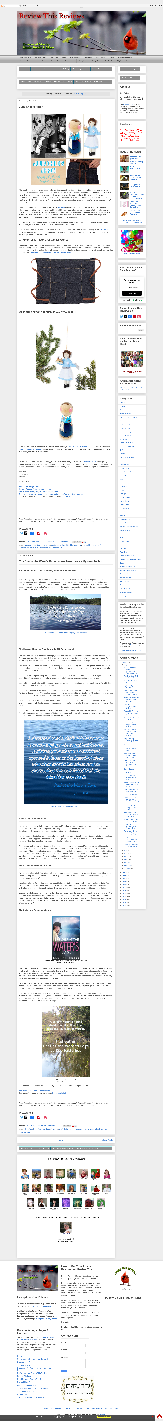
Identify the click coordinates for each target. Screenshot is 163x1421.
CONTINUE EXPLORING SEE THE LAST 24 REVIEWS (132, 222)
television (30, 548)
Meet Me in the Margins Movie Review (130, 724)
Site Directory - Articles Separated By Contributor (36, 1397)
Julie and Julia (90, 462)
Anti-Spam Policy (24, 1365)
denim (53, 545)
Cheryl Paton (96, 61)
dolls (59, 545)
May (126, 856)
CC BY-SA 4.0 (68, 497)
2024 (124, 875)
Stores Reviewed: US (127, 566)
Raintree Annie (56, 61)
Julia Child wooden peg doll (30, 449)
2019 (124, 890)
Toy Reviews (37, 81)
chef (61, 1129)
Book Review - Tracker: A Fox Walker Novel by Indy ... (130, 747)
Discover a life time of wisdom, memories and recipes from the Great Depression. (53, 494)
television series (41, 548)
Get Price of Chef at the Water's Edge (66, 806)
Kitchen (122, 515)
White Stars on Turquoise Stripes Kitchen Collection (131, 740)
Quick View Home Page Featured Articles (102, 1408)
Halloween (123, 486)
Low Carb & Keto (126, 519)
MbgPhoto (54, 57)
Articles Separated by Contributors (62, 1148)
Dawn (64, 57)
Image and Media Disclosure (28, 1385)
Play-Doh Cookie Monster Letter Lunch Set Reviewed (130, 732)
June (126, 853)
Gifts (73, 69)
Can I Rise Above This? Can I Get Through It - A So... (131, 839)
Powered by (126, 300)
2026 (124, 662)
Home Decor (124, 501)
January (127, 868)
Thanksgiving (124, 574)
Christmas (123, 439)
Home (60, 1140)
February (127, 865)
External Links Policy (25, 1382)
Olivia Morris (100, 57)
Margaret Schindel (40, 61)
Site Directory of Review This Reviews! (32, 1359)
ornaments (95, 545)
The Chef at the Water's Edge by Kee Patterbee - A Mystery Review (61, 561)
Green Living (124, 483)
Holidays (57, 81)
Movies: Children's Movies (129, 526)
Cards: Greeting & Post (128, 432)
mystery (86, 1129)
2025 (124, 872)
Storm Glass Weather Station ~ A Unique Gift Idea (131, 784)
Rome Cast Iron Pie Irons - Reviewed (131, 820)
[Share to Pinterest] (80, 542)
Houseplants (124, 508)
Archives (123, 406)
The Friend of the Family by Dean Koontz (130, 807)
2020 (124, 887)
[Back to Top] (159, 1417)
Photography (96, 69)
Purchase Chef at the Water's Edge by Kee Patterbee (66, 633)
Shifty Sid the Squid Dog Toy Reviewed (135, 177)
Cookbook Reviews (126, 443)
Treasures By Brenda (57, 548)
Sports (70, 81)
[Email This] (73, 542)
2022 (124, 881)
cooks (48, 545)
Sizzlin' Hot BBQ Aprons (29, 487)
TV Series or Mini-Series (128, 570)
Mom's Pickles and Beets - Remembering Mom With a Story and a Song (136, 159)
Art (121, 410)
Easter (122, 454)
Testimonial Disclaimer (26, 1391)
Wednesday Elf (75, 57)
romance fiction (25, 1132)
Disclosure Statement (104, 1417)
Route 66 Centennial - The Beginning (131, 845)
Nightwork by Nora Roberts (135, 185)
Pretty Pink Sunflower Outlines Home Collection (135, 204)
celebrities (36, 545)
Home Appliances (126, 497)
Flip (84, 542)
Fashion (123, 461)
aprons (28, 545)
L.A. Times (103, 230)
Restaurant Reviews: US (128, 556)
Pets (64, 81)
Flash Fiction (124, 464)
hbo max (73, 545)
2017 (124, 896)
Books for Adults (52, 1129)
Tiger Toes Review (130, 794)
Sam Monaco (69, 61)
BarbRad (28, 1129)
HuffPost (61, 207)
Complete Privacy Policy (46, 1319)
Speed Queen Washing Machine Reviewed (131, 771)
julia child (86, 545)
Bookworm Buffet (59, 1093)
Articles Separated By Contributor (116, 61)
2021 (124, 884)
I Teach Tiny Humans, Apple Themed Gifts (130, 826)
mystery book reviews (98, 1129)
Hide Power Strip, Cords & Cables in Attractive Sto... (131, 814)
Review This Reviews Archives (130, 559)
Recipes (80, 69)
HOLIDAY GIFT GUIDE (131, 253)
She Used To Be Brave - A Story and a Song (130, 755)
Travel (87, 69)
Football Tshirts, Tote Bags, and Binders (131, 790)
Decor (58, 69)
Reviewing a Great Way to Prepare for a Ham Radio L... (131, 833)
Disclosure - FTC (24, 1362)
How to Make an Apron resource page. (35, 489)
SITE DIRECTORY (127, 78)
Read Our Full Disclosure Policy (131, 650)
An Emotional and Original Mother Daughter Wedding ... (131, 800)
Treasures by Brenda (125, 57)
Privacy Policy (22, 1394)
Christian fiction (125, 435)
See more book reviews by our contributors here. (38, 1091)
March (126, 862)
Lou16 (112, 57)
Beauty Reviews (25, 73)
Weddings (123, 596)
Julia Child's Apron (31, 106)
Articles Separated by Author (73, 1408)
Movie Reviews (36, 69)
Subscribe (132, 293)
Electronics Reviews (127, 457)
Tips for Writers (86, 81)
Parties (122, 534)
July (126, 850)
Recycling (123, 552)
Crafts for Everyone (127, 446)
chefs (43, 545)
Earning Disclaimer (24, 1376)
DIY (121, 450)
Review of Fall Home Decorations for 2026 (131, 777)
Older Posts (107, 1140)
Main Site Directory (26, 1148)
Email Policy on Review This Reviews (32, 1379)
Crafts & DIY (47, 81)
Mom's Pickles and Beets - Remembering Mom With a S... (130, 670)
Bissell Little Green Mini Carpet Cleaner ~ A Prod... (131, 692)
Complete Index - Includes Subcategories (88, 1148)
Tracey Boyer (83, 61)
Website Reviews (126, 592)
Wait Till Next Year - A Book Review (131, 719)
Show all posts (80, 94)
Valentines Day (125, 588)
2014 (124, 905)
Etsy (63, 545)
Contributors (128, 105)
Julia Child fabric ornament (79, 447)
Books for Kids (125, 428)
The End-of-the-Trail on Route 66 (136, 168)
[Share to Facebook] (78, 542)
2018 (124, 893)
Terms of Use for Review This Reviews (32, 1388)
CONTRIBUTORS (25, 57)
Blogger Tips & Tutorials (128, 417)
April (126, 859)
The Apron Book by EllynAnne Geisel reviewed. (39, 492)
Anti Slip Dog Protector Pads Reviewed (135, 212)
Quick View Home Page (42, 1148)
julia (79, 545)
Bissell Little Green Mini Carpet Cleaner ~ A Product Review (137, 195)
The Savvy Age (25, 61)
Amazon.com (134, 645)
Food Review (124, 468)
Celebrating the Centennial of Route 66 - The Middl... (130, 763)
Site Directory (55, 1408)
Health (77, 81)
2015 (124, 902)
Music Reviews (48, 69)
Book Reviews (25, 69)
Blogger (102, 1414)
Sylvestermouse (40, 57)
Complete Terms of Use (42, 1306)
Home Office (124, 505)
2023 (124, 878)
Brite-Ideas (88, 57)
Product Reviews (26, 81)
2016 (124, 899)
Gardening (66, 69)
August (127, 665)
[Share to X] (75, 542)
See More (23, 85)
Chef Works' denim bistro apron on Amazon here (50, 253)
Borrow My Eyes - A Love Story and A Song (130, 713)
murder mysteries (75, 1129)
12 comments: (63, 541)
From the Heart (98, 81)
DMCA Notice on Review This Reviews (32, 1373)
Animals (123, 403)
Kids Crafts (124, 512)
